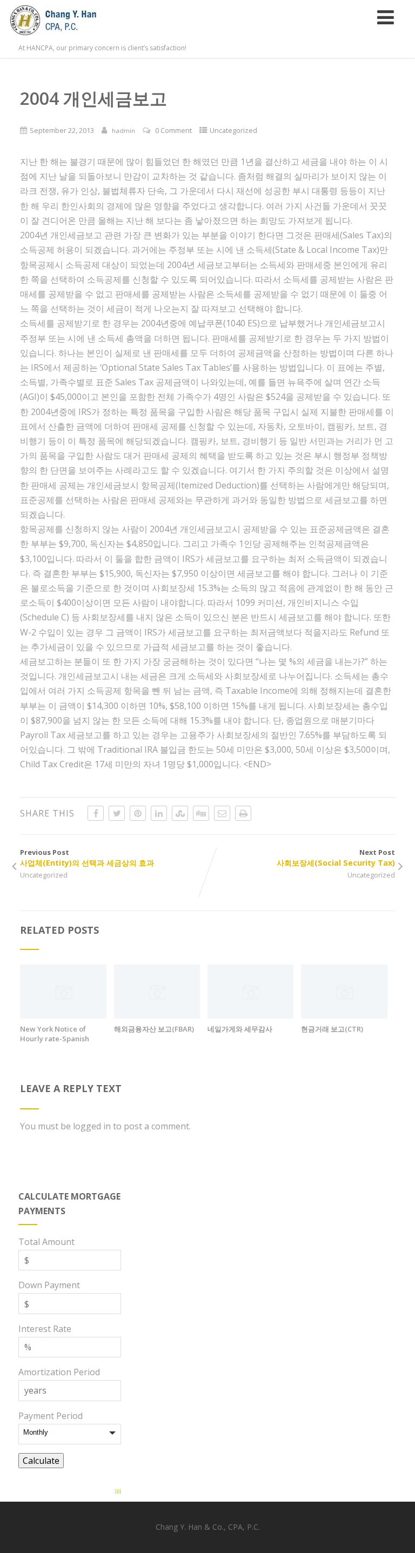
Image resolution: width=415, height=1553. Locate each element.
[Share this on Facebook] (96, 813)
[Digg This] (201, 813)
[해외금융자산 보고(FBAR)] (157, 1015)
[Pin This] (138, 813)
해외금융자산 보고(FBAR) (154, 1029)
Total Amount (46, 1242)
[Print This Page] (243, 813)
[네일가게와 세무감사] (250, 1015)
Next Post (336, 857)
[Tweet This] (117, 813)
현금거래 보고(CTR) (332, 1029)
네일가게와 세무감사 (240, 1029)
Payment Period (50, 1416)
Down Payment (49, 1285)
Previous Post (87, 857)
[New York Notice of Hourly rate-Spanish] (63, 1015)
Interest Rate (44, 1329)
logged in (92, 1126)
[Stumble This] (180, 813)
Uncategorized (233, 130)
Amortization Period (59, 1372)
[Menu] (385, 17)
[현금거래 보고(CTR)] (344, 1015)
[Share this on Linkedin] (159, 813)
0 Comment (173, 130)
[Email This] (222, 813)
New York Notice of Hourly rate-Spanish (54, 1033)
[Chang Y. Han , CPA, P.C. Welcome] (66, 37)
